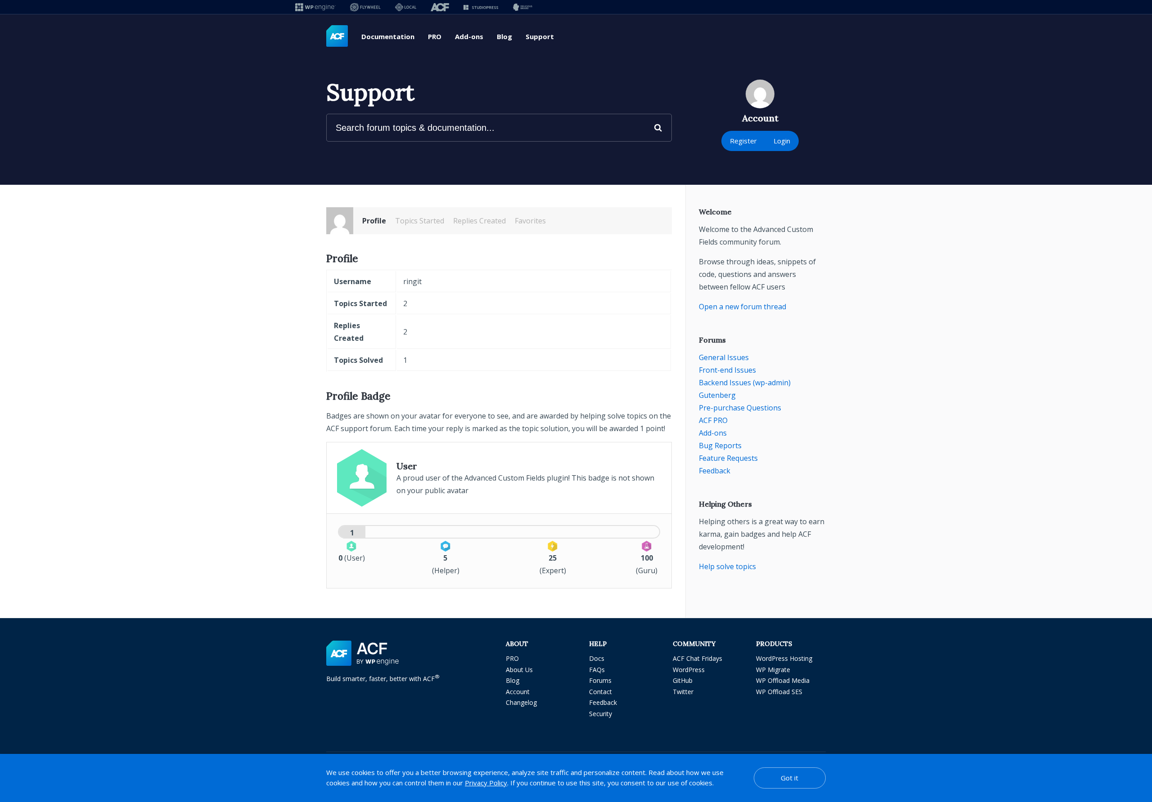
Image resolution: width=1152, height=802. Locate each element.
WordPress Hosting (784, 658)
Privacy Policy (486, 782)
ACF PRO (713, 420)
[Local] (405, 7)
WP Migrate (773, 669)
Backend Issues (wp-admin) (745, 383)
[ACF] (439, 7)
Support (540, 36)
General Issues (724, 357)
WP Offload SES (779, 691)
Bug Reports (720, 445)
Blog (504, 36)
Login (782, 140)
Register (743, 140)
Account (518, 691)
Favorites (530, 221)
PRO (434, 36)
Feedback (714, 471)
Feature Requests (728, 458)
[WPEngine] (315, 7)
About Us (519, 669)
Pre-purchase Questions (740, 408)
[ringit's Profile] (339, 220)
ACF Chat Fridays (697, 658)
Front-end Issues (727, 370)
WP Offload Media (783, 680)
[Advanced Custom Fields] (337, 36)
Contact (600, 691)
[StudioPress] (480, 7)
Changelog (521, 702)
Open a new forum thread (742, 307)
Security (600, 713)
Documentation (387, 36)
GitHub (683, 680)
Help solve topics (727, 566)
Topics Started (419, 221)
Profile (374, 221)
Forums (600, 680)
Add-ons (469, 36)
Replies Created (479, 221)
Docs (596, 658)
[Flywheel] (365, 7)
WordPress (689, 669)
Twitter (683, 691)
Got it (789, 777)
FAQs (597, 669)
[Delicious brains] (522, 7)
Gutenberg (717, 395)
